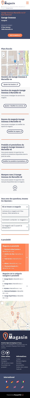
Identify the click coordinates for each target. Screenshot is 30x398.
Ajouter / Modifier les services (14, 106)
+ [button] (3, 53)
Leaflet (19, 75)
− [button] (3, 55)
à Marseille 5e (12, 259)
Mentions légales (21, 361)
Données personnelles (20, 364)
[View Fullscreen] (2, 303)
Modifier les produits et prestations (14, 161)
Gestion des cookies (22, 367)
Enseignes (4, 361)
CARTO (28, 329)
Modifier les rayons (14, 131)
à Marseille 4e (13, 254)
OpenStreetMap (25, 75)
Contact (18, 359)
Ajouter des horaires (10, 84)
